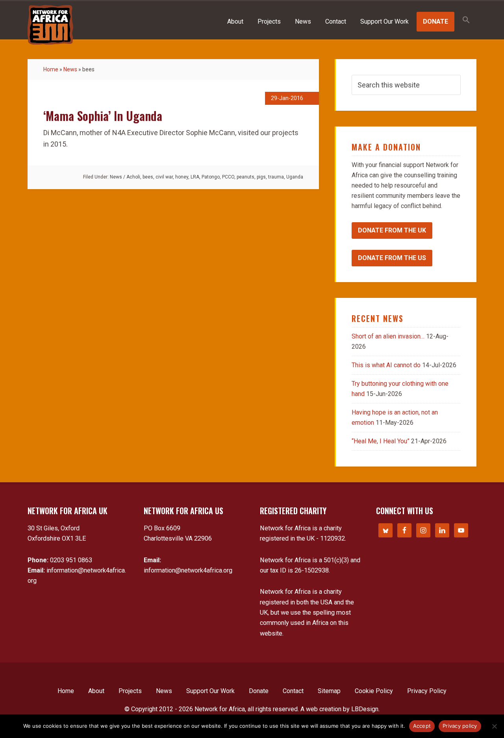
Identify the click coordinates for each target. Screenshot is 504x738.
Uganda (294, 177)
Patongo (211, 177)
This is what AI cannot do (386, 365)
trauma (276, 177)
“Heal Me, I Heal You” (381, 441)
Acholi (133, 177)
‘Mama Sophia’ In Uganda (102, 116)
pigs (261, 177)
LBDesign (364, 709)
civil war (164, 177)
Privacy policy (460, 726)
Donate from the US (392, 258)
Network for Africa (50, 25)
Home (50, 69)
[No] (494, 726)
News (70, 69)
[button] (466, 20)
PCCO (228, 177)
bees (148, 177)
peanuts (245, 177)
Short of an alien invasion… (388, 336)
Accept (422, 726)
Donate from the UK (392, 230)
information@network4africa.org (188, 570)
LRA (195, 177)
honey (181, 177)
